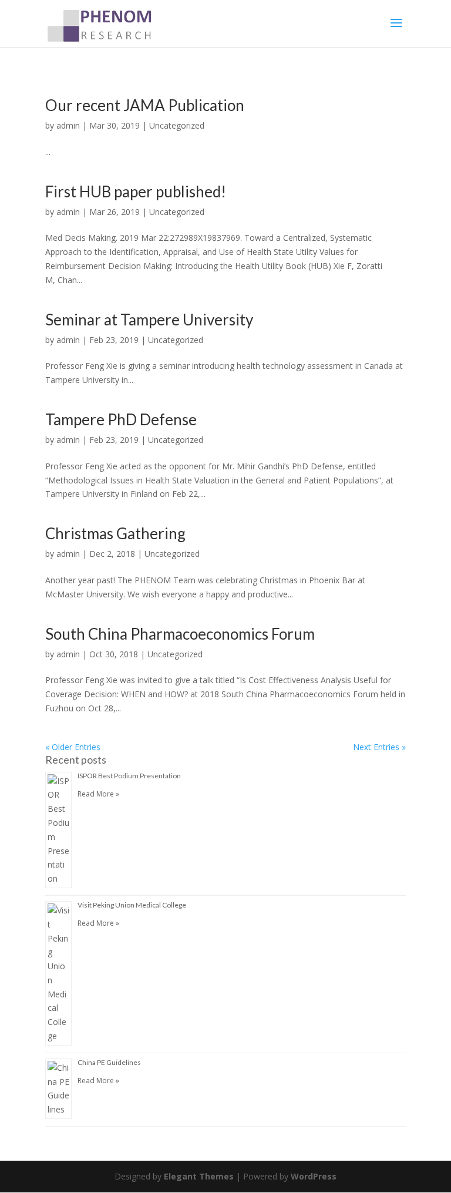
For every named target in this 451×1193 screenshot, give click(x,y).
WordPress (313, 1176)
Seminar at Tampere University (149, 319)
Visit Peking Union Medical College (132, 904)
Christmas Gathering (115, 533)
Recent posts (75, 759)
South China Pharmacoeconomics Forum (180, 633)
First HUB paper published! (135, 191)
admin (68, 125)
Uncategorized (176, 125)
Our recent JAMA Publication (144, 105)
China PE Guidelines (109, 1062)
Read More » (98, 794)
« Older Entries (72, 746)
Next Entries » (379, 746)
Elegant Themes (199, 1176)
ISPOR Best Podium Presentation (129, 775)
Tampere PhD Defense (121, 419)
